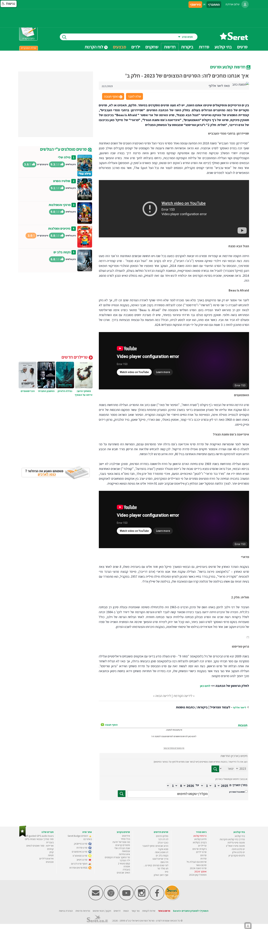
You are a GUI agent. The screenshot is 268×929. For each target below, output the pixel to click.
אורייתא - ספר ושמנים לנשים (40, 845)
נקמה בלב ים (62, 252)
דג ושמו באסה (161, 852)
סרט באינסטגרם (80, 851)
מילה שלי (64, 157)
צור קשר (135, 910)
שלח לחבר (134, 96)
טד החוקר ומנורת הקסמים (117, 857)
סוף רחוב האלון (161, 875)
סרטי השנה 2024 (198, 868)
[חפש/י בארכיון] (121, 793)
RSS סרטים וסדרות (78, 867)
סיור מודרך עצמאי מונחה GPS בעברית (39, 840)
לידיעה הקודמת (182, 696)
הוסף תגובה (113, 96)
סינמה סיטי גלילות (236, 842)
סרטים (203, 855)
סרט (158, 920)
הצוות (126, 910)
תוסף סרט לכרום (79, 863)
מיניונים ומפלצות (59, 228)
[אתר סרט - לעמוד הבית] (22, 836)
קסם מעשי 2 (124, 863)
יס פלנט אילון (238, 852)
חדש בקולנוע (200, 839)
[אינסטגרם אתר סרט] (141, 899)
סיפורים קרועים (122, 845)
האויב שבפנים (123, 872)
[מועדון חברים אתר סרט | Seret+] (95, 899)
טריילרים (202, 845)
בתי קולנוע (240, 836)
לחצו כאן (205, 686)
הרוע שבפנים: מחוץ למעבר (155, 845)
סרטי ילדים (201, 852)
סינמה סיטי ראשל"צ (235, 845)
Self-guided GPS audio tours (39, 835)
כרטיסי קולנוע (200, 835)
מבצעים (119, 47)
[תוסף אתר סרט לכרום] (111, 899)
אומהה (126, 866)
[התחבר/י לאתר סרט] (245, 4)
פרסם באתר (164, 910)
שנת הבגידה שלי (122, 848)
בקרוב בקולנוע (200, 842)
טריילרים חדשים (75, 357)
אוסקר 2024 (200, 871)
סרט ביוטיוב (82, 859)
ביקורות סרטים (200, 849)
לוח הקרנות (94, 47)
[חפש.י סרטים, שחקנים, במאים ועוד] (63, 36)
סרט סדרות (82, 847)
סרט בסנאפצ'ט (80, 855)
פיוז (166, 871)
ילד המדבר (124, 860)
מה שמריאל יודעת (121, 842)
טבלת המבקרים (28, 48)
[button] (9, 4)
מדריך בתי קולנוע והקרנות (232, 839)
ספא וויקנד (163, 849)
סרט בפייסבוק (81, 843)
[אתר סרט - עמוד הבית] (234, 38)
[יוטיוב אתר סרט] (126, 899)
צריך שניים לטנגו (160, 858)
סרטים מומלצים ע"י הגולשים (64, 149)
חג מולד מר (162, 868)
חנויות (51, 855)
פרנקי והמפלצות (60, 205)
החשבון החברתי (46, 391)
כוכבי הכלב (163, 842)
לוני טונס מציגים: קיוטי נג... (155, 865)
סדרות (203, 858)
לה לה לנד (163, 839)
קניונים (50, 849)
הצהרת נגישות (66, 910)
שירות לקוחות (148, 910)
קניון (52, 852)
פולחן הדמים (162, 836)
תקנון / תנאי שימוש (102, 910)
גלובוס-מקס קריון (237, 855)
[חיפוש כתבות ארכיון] (215, 769)
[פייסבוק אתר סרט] (157, 899)
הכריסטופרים (28, 391)
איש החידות (124, 854)
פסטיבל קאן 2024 (198, 874)
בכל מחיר (125, 839)
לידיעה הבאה (163, 696)
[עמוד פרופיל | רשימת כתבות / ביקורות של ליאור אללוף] (240, 84)
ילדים (135, 47)
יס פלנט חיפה (238, 849)
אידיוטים (126, 835)
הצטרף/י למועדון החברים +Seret (190, 910)
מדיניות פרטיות (82, 910)
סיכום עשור (201, 865)
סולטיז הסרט (61, 181)
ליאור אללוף (239, 707)
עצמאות (126, 851)
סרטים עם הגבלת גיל (197, 861)
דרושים (117, 910)
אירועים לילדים (46, 858)
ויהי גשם (164, 862)
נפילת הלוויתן (65, 391)
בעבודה (126, 869)
